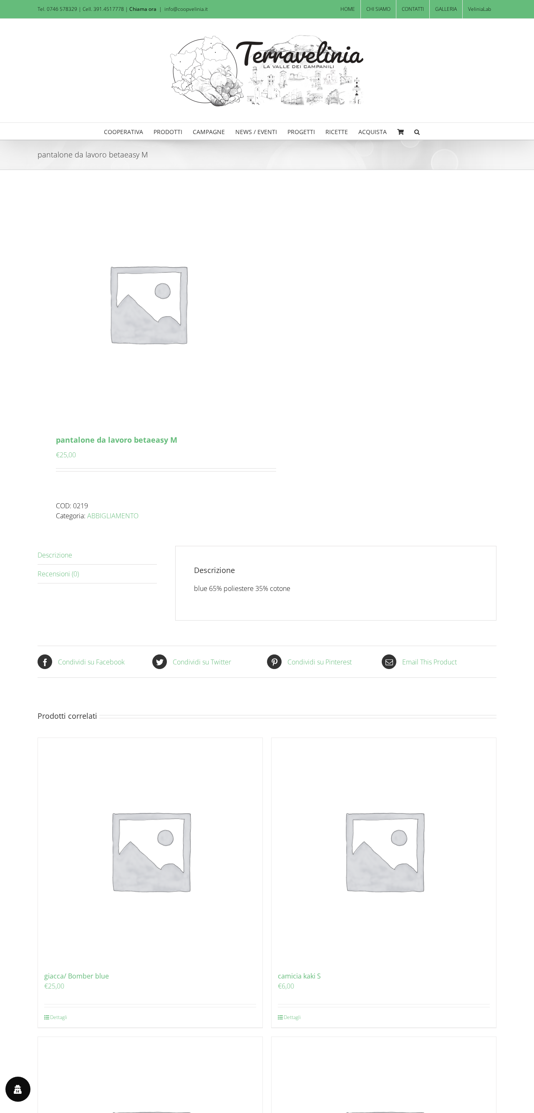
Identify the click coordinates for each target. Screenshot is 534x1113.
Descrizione (55, 555)
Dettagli (58, 1017)
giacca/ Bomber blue (76, 976)
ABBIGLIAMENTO (113, 515)
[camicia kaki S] (384, 850)
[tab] (97, 555)
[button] (417, 131)
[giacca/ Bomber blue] (150, 850)
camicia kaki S (299, 976)
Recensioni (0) (58, 573)
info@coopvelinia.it (186, 9)
